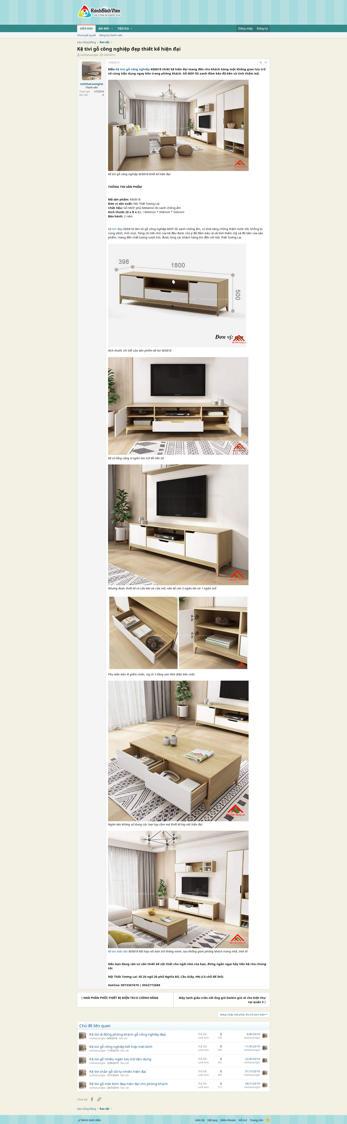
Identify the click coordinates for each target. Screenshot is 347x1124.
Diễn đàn (86, 28)
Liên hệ (200, 1120)
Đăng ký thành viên (110, 35)
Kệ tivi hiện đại (118, 951)
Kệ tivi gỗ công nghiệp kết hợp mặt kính (120, 1046)
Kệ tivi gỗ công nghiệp (132, 69)
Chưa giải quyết (86, 35)
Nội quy (212, 1120)
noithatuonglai (89, 55)
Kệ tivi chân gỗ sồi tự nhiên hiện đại (117, 1071)
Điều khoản (228, 1120)
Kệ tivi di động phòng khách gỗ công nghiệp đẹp (127, 1034)
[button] (112, 28)
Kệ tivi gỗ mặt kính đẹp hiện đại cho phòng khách (128, 1083)
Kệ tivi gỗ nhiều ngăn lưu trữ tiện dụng (120, 1059)
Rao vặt (123, 1038)
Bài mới (104, 28)
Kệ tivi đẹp (115, 229)
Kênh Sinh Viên (91, 1120)
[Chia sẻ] (260, 62)
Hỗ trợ (243, 1120)
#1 (266, 62)
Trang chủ (256, 1120)
